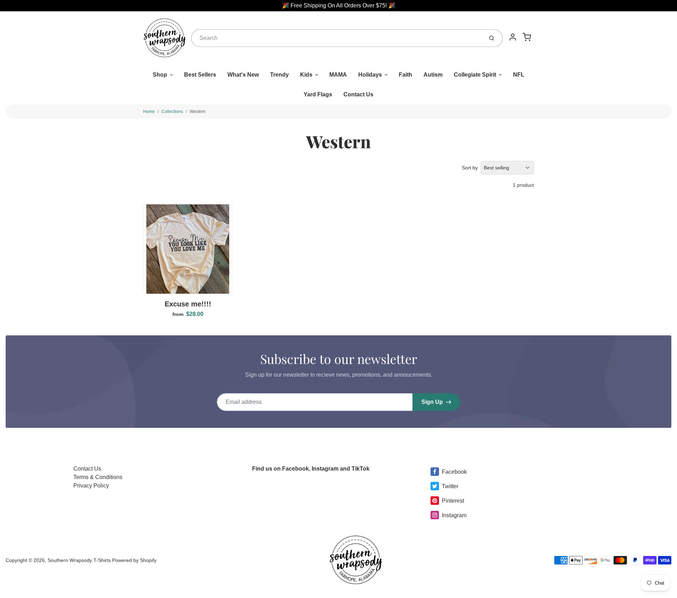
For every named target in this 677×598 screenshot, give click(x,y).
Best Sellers (200, 75)
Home (149, 111)
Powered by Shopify (134, 560)
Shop (160, 75)
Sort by (470, 168)
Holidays (370, 75)
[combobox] (336, 38)
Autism (433, 75)
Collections (172, 111)
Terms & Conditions (97, 477)
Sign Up (432, 402)
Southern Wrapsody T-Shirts (80, 560)
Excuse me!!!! (188, 304)
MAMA (338, 75)
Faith (405, 75)
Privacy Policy (91, 486)
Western (198, 111)
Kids (306, 75)
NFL (518, 75)
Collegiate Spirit (475, 75)
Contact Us (358, 94)
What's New (243, 75)
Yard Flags (318, 94)
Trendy (279, 75)
